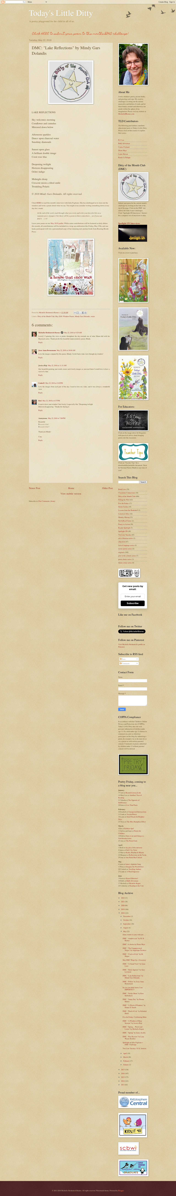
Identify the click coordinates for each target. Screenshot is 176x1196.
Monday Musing (124, 517)
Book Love (122, 489)
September (127, 924)
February (126, 1061)
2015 (123, 1077)
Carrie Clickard (123, 147)
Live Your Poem (132, 805)
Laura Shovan (123, 154)
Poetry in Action (124, 524)
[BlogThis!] (77, 312)
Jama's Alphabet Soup (133, 864)
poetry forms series (124, 559)
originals (121, 552)
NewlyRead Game (124, 521)
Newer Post (34, 488)
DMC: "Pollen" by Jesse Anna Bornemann (133, 982)
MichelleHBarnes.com (126, 114)
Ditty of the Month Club (46, 316)
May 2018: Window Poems (64, 316)
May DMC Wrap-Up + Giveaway (134, 960)
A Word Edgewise (133, 871)
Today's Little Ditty (61, 12)
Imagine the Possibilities (135, 866)
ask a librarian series (125, 538)
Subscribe (133, 603)
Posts (123, 659)
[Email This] (75, 312)
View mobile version (71, 493)
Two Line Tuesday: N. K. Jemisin (134, 1048)
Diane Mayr (122, 150)
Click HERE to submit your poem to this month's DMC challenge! (80, 34)
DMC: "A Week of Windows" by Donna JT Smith (134, 1006)
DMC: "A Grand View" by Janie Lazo (134, 965)
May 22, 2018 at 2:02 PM (54, 383)
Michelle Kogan (134, 883)
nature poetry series (125, 548)
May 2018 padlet (57, 223)
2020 (123, 905)
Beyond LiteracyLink (133, 792)
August (126, 927)
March (125, 1057)
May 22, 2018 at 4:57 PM (51, 400)
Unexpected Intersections (137, 812)
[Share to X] (80, 312)
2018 (123, 913)
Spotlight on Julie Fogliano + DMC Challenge (133, 1043)
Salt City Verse (131, 850)
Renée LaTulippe (124, 157)
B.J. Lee (121, 140)
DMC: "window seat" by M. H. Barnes (133, 939)
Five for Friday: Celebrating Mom (134, 1017)
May (125, 931)
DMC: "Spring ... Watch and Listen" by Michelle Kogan (133, 1028)
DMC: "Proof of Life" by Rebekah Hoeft (135, 1012)
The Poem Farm (131, 841)
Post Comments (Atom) (46, 501)
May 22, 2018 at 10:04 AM (66, 350)
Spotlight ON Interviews (129, 223)
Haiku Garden (123, 506)
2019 (123, 909)
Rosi (40, 400)
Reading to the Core (137, 885)
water (93, 316)
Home (71, 488)
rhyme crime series (125, 562)
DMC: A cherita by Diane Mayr (134, 944)
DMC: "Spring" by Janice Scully (134, 1032)
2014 (123, 1081)
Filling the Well (124, 499)
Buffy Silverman (124, 143)
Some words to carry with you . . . (134, 934)
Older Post (107, 488)
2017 (123, 1069)
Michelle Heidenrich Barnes (49, 332)
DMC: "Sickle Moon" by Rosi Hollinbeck (133, 994)
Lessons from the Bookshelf (128, 510)
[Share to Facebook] (83, 312)
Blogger (121, 1190)
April (125, 1053)
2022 (123, 898)
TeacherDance (132, 814)
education (121, 541)
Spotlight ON (123, 531)
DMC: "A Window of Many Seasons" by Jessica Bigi (132, 1022)
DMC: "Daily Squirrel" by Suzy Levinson (134, 970)
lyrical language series (126, 545)
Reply (40, 342)
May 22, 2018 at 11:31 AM (57, 365)
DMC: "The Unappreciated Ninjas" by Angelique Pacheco (134, 949)
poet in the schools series (127, 555)
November (127, 916)
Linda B (41, 383)
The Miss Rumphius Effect (136, 821)
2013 (123, 1084)
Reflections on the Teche (137, 855)
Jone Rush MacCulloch (134, 857)
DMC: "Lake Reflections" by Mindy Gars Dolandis (133, 976)
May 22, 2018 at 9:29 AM (73, 332)
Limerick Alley (123, 513)
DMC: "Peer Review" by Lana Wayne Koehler (133, 1037)
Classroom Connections (126, 492)
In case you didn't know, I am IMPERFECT (133, 988)
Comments (125, 663)
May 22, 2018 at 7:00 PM (56, 418)
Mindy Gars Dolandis (82, 316)
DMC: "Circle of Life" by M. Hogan (133, 955)
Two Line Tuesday (124, 535)
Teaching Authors (135, 869)
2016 (123, 1073)
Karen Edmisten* (132, 878)
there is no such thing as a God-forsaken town (131, 837)
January (126, 1064)
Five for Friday (123, 503)
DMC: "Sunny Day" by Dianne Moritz (133, 1000)
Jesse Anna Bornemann (47, 350)
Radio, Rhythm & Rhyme (135, 852)
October (126, 920)
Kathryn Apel (129, 828)
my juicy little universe (134, 847)
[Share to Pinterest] (85, 312)
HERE (38, 203)
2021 (123, 901)
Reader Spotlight (124, 528)
